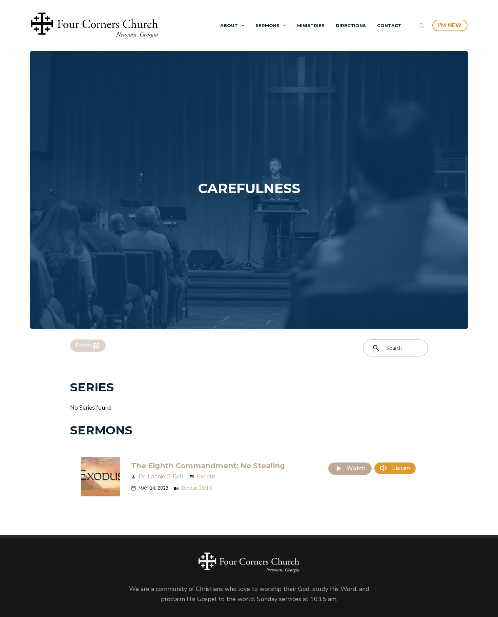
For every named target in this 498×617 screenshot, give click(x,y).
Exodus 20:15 (196, 488)
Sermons (267, 25)
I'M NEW (450, 25)
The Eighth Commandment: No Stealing (208, 465)
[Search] (421, 25)
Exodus (206, 476)
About (229, 25)
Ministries (311, 25)
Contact (389, 25)
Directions (351, 25)
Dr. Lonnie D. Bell (161, 476)
